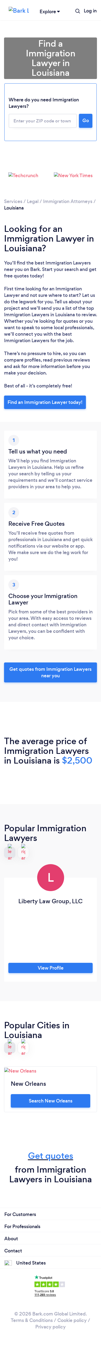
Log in (90, 11)
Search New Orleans (50, 1101)
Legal (33, 201)
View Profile (51, 968)
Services (13, 201)
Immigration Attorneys (67, 201)
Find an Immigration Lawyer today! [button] (45, 402)
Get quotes (50, 1156)
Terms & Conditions (32, 1320)
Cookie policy (72, 1320)
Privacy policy (50, 1327)
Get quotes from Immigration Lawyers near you (50, 672)
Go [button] (85, 120)
